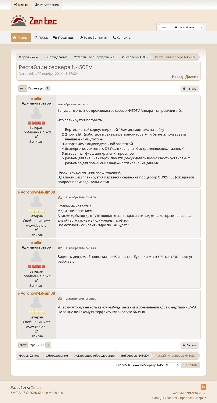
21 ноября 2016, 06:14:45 (81, 248)
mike (38, 98)
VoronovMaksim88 (38, 191)
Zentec (36, 387)
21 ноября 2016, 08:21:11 (81, 298)
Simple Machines (50, 392)
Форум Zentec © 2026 (189, 393)
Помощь (156, 398)
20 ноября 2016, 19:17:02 (73, 104)
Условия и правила (179, 398)
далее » (191, 77)
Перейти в (123, 364)
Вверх (23, 345)
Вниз (23, 88)
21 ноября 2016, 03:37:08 (81, 197)
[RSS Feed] (203, 387)
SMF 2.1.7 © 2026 (24, 392)
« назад (176, 77)
